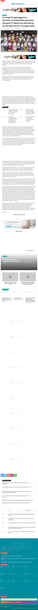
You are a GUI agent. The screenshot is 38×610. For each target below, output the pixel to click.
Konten (15, 548)
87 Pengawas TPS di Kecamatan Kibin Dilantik (18, 298)
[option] (19, 260)
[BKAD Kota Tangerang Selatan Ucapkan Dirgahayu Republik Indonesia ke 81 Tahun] (5, 515)
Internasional (3, 548)
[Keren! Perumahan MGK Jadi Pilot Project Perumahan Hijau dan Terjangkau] (22, 118)
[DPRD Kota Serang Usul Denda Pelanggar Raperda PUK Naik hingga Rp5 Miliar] (31, 584)
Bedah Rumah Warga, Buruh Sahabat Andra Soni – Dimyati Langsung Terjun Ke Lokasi (7, 299)
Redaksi (13, 608)
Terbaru (9, 510)
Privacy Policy (35, 608)
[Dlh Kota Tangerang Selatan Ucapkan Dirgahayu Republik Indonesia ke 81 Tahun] (33, 497)
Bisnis (9, 546)
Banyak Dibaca (27, 510)
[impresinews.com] (19, 3)
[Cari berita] (2, 4)
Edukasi (14, 546)
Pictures (31, 548)
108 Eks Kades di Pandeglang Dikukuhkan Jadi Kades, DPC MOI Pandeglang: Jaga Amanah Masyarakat (13, 119)
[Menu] (1, 4)
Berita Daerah (4, 15)
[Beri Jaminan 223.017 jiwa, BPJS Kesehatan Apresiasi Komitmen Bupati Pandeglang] (33, 484)
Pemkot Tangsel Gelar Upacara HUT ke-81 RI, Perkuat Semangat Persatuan (15, 487)
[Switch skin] (36, 4)
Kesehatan (9, 548)
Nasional (20, 548)
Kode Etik (23, 608)
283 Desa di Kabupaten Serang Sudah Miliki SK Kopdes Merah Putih (11, 260)
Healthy (24, 546)
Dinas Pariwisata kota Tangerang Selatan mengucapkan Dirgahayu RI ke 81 (16, 502)
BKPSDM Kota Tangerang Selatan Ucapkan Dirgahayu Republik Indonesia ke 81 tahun (17, 500)
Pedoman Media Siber (18, 608)
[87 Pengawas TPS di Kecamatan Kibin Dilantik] (19, 294)
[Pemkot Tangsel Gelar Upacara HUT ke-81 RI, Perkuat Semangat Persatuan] (33, 488)
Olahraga (26, 548)
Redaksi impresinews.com (17, 28)
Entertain (19, 546)
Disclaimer (27, 608)
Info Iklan (30, 608)
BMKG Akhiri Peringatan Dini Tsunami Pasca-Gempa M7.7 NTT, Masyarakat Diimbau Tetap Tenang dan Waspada (15, 492)
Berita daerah (19, 231)
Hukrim (29, 546)
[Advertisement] (19, 89)
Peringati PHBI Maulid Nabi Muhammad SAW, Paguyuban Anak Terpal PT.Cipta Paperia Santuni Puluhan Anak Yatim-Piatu (30, 300)
